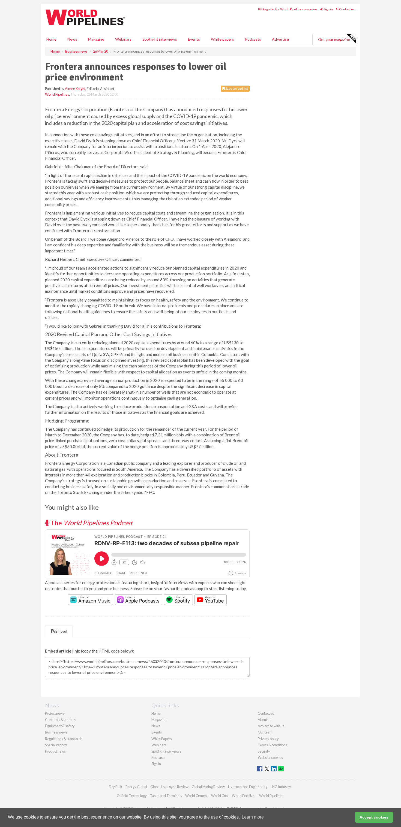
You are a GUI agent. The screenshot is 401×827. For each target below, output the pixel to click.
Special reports (56, 745)
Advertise (280, 39)
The (91, 523)
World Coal (220, 795)
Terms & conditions (272, 745)
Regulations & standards (63, 739)
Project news (54, 713)
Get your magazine (334, 39)
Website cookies (270, 757)
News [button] (72, 39)
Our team (265, 732)
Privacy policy (268, 739)
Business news (56, 732)
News (155, 726)
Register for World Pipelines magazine (289, 9)
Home (51, 39)
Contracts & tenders (60, 719)
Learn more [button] (253, 817)
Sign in (328, 9)
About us (264, 719)
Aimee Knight (75, 88)
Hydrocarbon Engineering (247, 786)
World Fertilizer (244, 795)
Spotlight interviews (159, 39)
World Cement (196, 795)
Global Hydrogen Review (169, 786)
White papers (222, 39)
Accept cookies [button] (374, 817)
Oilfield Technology (132, 795)
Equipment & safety (60, 726)
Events (194, 39)
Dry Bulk (115, 786)
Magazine (96, 39)
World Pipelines (57, 94)
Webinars (123, 39)
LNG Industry (281, 786)
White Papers (161, 739)
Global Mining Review (208, 786)
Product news (55, 751)
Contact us (347, 9)
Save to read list (236, 88)
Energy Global (136, 786)
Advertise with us (271, 726)
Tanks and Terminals (166, 795)
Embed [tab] (61, 631)
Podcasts (253, 39)
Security (264, 751)
